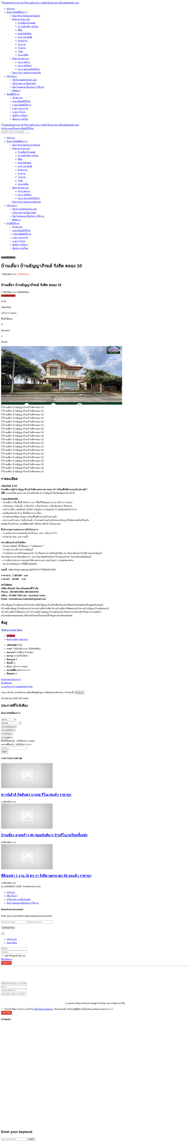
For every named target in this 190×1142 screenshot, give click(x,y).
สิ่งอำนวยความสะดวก (17, 639)
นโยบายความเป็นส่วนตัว (19, 899)
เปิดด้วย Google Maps (11, 630)
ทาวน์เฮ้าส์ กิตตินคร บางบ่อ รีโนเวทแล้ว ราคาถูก (36, 794)
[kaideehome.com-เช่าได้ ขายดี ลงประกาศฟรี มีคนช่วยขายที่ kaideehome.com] (40, 3)
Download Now (8, 928)
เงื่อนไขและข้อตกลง (44, 1009)
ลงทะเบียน (12, 943)
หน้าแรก (11, 892)
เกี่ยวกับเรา (12, 896)
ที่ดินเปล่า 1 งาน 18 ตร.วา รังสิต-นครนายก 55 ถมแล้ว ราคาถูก (46, 875)
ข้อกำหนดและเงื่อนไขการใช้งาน (23, 903)
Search (31, 1139)
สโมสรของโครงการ (11, 679)
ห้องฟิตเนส (6, 683)
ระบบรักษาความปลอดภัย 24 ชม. (17, 686)
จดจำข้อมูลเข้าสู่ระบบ (15, 955)
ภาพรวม (11, 636)
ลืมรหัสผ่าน (6, 959)
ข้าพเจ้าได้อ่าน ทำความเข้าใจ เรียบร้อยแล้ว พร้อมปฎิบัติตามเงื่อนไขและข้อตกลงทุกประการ (58, 1009)
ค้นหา (4, 752)
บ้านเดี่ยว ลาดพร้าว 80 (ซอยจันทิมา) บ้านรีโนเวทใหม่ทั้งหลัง (44, 835)
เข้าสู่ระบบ (79, 692)
